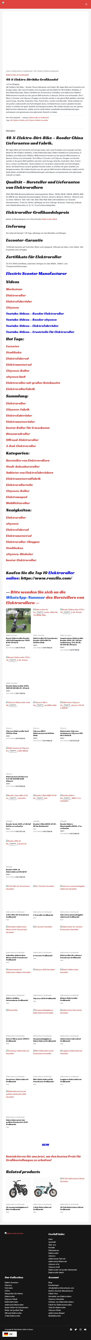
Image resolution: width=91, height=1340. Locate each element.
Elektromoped (16, 497)
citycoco (12, 523)
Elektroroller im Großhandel (22, 71)
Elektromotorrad (19, 364)
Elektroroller (16, 295)
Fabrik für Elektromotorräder (60, 1305)
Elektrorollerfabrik (20, 389)
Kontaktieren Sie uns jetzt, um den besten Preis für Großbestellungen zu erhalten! (43, 1158)
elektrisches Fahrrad (56, 1259)
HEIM (45, 1145)
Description (10, 131)
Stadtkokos (14, 548)
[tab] (10, 131)
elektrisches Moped (56, 1313)
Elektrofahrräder (19, 301)
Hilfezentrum (53, 1250)
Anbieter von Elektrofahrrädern (29, 472)
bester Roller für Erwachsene (28, 428)
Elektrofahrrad (17, 358)
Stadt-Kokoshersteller (23, 466)
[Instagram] (80, 1329)
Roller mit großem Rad (14, 1310)
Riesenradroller (18, 434)
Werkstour (14, 289)
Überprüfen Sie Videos (14, 1294)
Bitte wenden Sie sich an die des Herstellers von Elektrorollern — (45, 597)
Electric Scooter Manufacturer (36, 273)
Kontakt (51, 1248)
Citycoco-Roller (18, 371)
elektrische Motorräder (14, 1305)
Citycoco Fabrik (11, 1299)
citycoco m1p (53, 1264)
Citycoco (12, 307)
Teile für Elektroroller (57, 1307)
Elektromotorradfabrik (23, 479)
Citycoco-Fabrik (18, 409)
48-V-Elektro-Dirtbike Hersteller (37, 120)
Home (8, 71)
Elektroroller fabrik (49, 219)
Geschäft (52, 1242)
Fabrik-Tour (53, 1294)
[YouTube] (85, 1329)
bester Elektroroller (21, 560)
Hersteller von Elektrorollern (27, 460)
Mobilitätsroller (18, 503)
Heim (50, 1239)
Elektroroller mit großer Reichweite (33, 383)
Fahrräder (9, 1288)
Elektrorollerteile (19, 485)
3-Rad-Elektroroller (21, 446)
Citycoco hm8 (54, 1267)
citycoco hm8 (16, 377)
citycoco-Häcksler (19, 554)
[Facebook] (71, 1329)
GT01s (7, 1291)
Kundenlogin (53, 1285)
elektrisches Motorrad (57, 1261)
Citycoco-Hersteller (56, 1299)
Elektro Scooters (11, 1282)
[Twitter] (76, 1329)
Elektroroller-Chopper (23, 542)
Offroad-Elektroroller (22, 440)
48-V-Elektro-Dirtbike (17, 120)
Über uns (52, 1245)
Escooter (12, 346)
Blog (50, 1282)
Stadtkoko (14, 352)
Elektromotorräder (20, 422)
